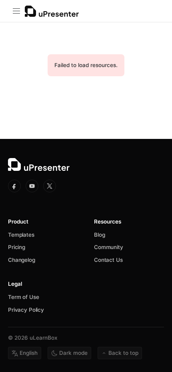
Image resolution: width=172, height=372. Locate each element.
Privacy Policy (26, 310)
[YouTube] (32, 186)
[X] (49, 186)
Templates (21, 235)
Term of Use (23, 297)
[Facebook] (14, 186)
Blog (99, 235)
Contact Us (108, 260)
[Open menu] (16, 11)
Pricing (16, 247)
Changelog (21, 260)
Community (108, 247)
